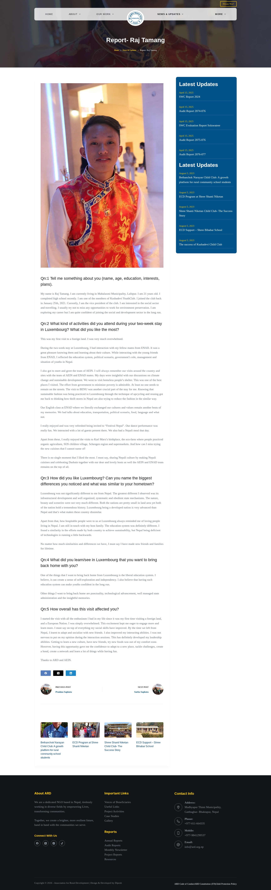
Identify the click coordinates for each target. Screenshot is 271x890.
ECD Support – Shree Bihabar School (200, 230)
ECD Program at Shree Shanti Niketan (201, 196)
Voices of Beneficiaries (117, 802)
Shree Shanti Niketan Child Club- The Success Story (116, 746)
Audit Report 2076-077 (192, 154)
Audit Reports (112, 845)
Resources (110, 859)
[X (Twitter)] (58, 673)
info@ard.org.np (194, 846)
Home (49, 14)
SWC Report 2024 (189, 96)
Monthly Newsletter (115, 849)
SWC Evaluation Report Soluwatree (199, 125)
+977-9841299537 (195, 835)
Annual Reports (113, 840)
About (73, 14)
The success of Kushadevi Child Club (200, 244)
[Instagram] (54, 843)
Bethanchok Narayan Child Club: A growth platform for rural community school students (52, 750)
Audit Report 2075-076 (192, 139)
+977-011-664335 (195, 823)
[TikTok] (62, 843)
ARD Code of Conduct (184, 884)
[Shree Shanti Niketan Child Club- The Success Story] (118, 729)
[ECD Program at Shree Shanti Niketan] (86, 729)
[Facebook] (46, 673)
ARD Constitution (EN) (205, 884)
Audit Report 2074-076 (192, 111)
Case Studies (111, 816)
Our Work (103, 14)
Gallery (108, 820)
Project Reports (113, 854)
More (219, 14)
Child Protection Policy (226, 884)
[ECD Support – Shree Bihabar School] (149, 729)
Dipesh (118, 883)
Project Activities (114, 811)
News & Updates (168, 14)
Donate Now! (228, 4)
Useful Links (111, 806)
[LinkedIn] (71, 673)
